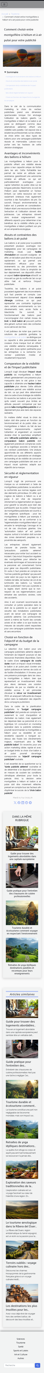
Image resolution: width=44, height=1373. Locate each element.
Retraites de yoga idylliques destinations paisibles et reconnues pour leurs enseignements (22, 969)
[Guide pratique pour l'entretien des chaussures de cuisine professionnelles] (22, 875)
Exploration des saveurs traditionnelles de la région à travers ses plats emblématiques (22, 1187)
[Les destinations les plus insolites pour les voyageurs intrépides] (22, 1293)
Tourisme (15, 14)
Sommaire (12, 72)
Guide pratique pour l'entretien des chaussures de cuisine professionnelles (22, 893)
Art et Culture (20, 1354)
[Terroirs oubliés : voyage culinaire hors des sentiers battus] (22, 1250)
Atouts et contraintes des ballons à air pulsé (21, 81)
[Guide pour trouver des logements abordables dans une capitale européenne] (22, 838)
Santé (20, 1346)
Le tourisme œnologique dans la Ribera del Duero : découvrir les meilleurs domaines (22, 1228)
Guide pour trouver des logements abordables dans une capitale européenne (22, 856)
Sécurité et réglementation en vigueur (19, 93)
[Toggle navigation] (4, 4)
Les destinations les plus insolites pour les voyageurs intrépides (21, 1309)
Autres (21, 1358)
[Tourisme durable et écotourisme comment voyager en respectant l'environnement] (22, 913)
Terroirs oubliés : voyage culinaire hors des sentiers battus (21, 1266)
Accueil (4, 14)
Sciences (21, 1339)
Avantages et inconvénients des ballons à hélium (23, 77)
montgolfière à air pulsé (15, 337)
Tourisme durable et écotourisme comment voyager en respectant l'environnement (22, 930)
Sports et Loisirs (20, 1350)
